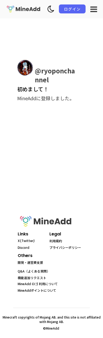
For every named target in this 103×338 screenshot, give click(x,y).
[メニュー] (94, 9)
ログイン (72, 9)
